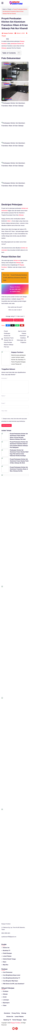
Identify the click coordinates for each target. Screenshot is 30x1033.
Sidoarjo (3, 48)
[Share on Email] (22, 326)
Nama (3, 396)
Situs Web (4, 411)
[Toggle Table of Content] (18, 53)
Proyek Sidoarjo (19, 320)
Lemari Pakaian (7, 956)
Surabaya (5, 991)
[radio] (9, 313)
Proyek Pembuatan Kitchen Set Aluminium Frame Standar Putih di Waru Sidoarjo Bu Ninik (19, 461)
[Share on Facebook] (8, 326)
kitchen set (17, 260)
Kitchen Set (6, 948)
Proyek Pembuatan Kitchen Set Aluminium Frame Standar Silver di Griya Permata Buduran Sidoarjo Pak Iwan (8, 339)
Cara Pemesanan (7, 972)
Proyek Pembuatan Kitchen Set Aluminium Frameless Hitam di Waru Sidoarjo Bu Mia (19, 469)
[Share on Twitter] (12, 326)
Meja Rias (5, 965)
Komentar (4, 378)
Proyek (4, 36)
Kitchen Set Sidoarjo (7, 320)
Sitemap (23, 1013)
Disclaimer (7, 1013)
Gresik (4, 997)
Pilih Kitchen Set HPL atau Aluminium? (13, 984)
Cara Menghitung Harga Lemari (11, 975)
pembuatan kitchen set (17, 43)
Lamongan (6, 1000)
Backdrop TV (6, 950)
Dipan (4, 962)
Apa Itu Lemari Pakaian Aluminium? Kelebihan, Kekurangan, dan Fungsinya (21, 337)
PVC (22, 299)
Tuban (4, 1005)
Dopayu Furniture (8, 33)
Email (3, 403)
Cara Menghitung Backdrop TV (11, 978)
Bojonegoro (6, 1003)
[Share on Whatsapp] (17, 326)
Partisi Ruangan (7, 953)
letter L (9, 221)
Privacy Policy (16, 1013)
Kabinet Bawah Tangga (9, 959)
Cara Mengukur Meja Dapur (10, 981)
